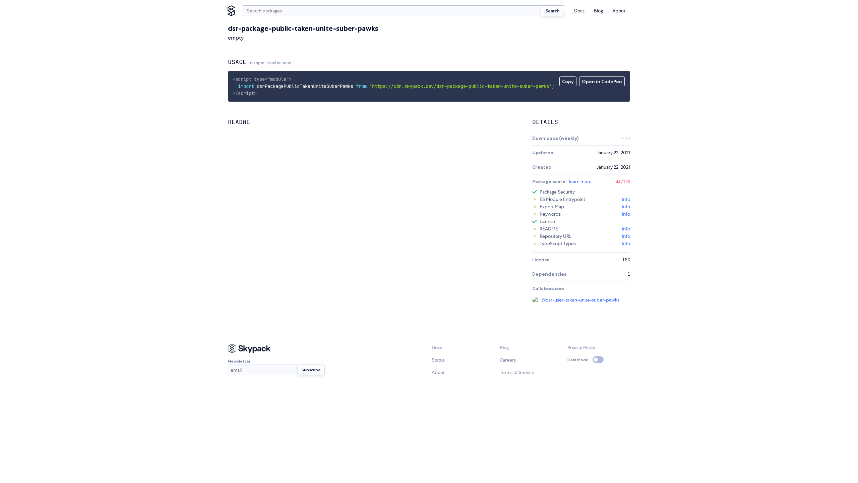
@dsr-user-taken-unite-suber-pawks (580, 300)
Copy (568, 81)
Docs (579, 11)
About (618, 11)
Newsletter (239, 361)
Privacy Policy (581, 347)
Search (552, 10)
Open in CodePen (602, 81)
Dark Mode (578, 359)
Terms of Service (517, 372)
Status (438, 360)
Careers (508, 360)
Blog (598, 11)
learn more (580, 181)
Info (626, 199)
